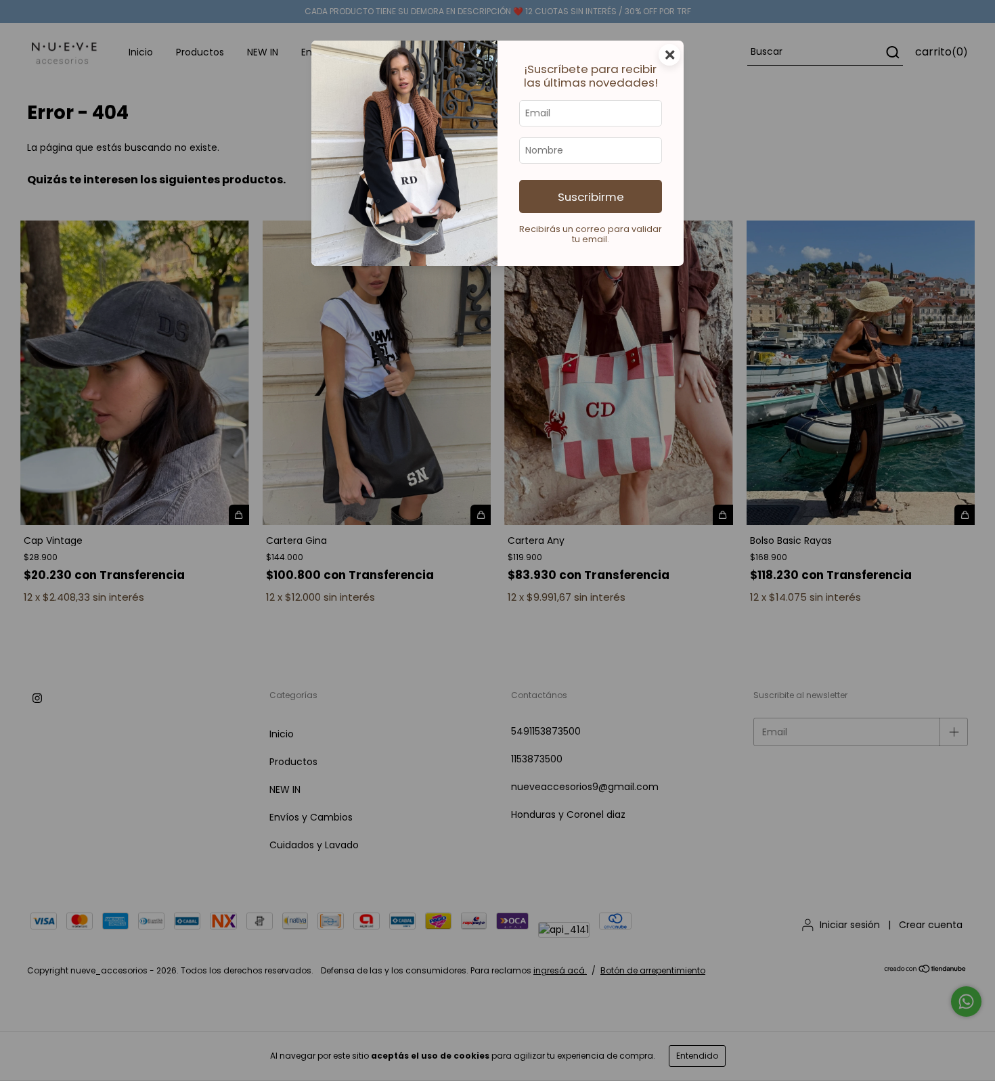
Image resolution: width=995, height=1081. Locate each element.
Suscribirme (591, 197)
